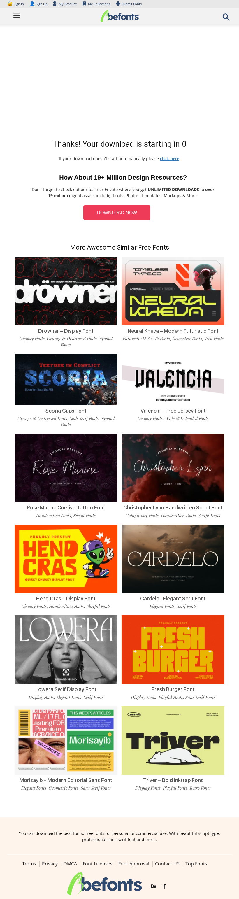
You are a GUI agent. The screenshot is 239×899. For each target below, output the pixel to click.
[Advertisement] (119, 83)
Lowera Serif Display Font (65, 689)
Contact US (167, 863)
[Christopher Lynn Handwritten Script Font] (173, 467)
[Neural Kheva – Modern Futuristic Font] (173, 290)
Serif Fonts (187, 606)
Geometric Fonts (187, 338)
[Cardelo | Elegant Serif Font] (173, 558)
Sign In (16, 4)
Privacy (50, 863)
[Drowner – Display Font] (66, 290)
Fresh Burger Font (173, 689)
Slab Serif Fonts (84, 418)
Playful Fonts (98, 606)
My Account (68, 4)
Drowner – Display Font (66, 331)
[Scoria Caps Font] (66, 379)
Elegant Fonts (162, 606)
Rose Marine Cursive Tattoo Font (66, 507)
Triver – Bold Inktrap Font (173, 780)
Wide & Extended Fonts (187, 418)
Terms (29, 863)
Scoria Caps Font (66, 411)
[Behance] (153, 886)
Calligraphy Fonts (142, 515)
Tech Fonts (214, 338)
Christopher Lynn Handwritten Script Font (173, 507)
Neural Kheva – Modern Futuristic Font (173, 331)
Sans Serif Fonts (200, 697)
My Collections (99, 4)
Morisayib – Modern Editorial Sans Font (66, 780)
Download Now (117, 212)
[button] (226, 19)
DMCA (70, 863)
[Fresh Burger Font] (173, 649)
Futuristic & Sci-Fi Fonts (146, 338)
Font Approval (133, 863)
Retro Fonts (200, 788)
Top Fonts (196, 863)
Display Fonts (32, 338)
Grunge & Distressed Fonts (72, 338)
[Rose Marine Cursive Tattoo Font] (66, 467)
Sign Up (38, 4)
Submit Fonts (132, 4)
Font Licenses (98, 863)
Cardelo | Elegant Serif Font (173, 598)
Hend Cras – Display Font (66, 598)
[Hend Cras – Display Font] (66, 558)
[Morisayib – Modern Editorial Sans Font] (66, 740)
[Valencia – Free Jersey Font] (173, 379)
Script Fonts (84, 515)
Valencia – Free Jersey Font (173, 411)
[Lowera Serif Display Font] (66, 649)
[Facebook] (164, 886)
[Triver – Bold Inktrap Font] (173, 740)
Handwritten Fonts (53, 515)
